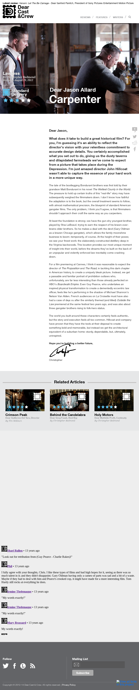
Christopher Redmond (21, 77)
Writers (118, 17)
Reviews (85, 17)
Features (102, 17)
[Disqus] (69, 487)
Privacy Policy (69, 684)
